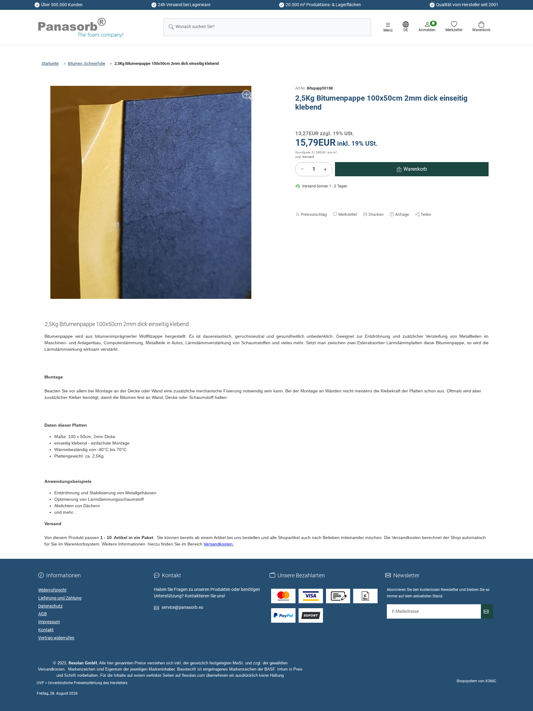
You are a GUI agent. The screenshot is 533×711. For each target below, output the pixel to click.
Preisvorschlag (314, 214)
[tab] (119, 325)
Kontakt (46, 629)
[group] (150, 192)
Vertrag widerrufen (56, 637)
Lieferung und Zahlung (59, 598)
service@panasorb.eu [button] (182, 607)
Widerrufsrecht (52, 590)
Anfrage (402, 214)
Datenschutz (50, 606)
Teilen (426, 214)
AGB (42, 613)
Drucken (376, 214)
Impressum (49, 621)
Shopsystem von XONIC (476, 681)
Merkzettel (347, 214)
